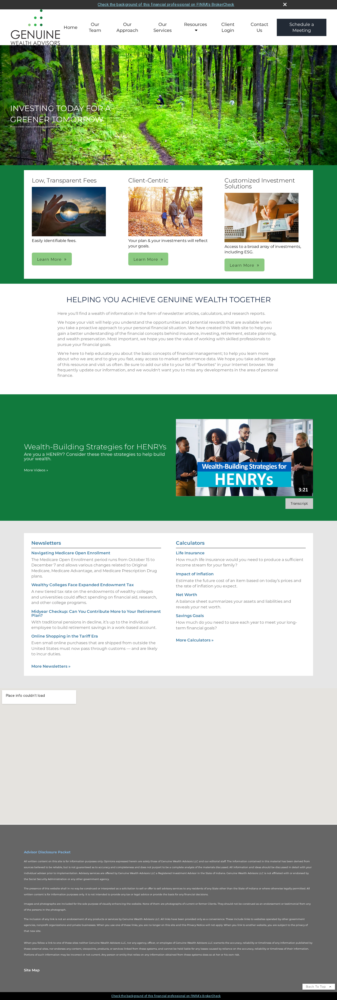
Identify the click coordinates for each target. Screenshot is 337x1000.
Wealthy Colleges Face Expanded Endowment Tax (82, 584)
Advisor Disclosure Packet (47, 852)
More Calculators (195, 640)
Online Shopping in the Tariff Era (64, 636)
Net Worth (186, 594)
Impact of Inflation (195, 574)
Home (70, 27)
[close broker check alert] (285, 4)
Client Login (227, 27)
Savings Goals (190, 615)
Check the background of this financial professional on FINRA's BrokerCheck (166, 4)
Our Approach (127, 27)
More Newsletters (51, 666)
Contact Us (259, 27)
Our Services (162, 27)
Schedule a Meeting (301, 27)
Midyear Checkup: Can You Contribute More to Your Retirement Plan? (96, 613)
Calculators (190, 543)
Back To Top (316, 986)
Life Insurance (190, 553)
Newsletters (46, 543)
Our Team (95, 27)
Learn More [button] (49, 259)
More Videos (36, 470)
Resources (195, 24)
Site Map (32, 970)
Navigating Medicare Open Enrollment (70, 553)
